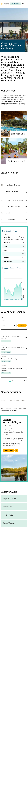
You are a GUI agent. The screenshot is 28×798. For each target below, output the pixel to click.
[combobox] (5, 320)
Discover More (9, 491)
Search (22, 325)
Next (24, 380)
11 (18, 380)
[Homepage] (5, 4)
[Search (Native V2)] (22, 4)
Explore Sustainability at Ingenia (12, 422)
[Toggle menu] (26, 4)
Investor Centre (9, 172)
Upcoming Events (11, 392)
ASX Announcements (13, 312)
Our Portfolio (8, 90)
